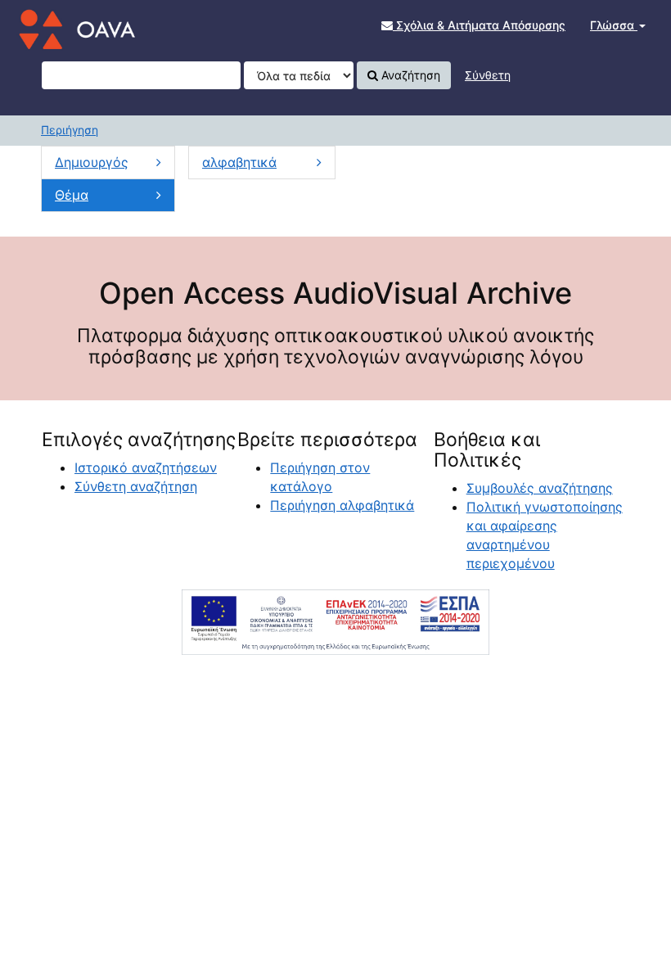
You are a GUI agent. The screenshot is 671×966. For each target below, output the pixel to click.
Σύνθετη (488, 75)
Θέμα (71, 195)
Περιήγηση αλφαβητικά (342, 505)
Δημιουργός (91, 162)
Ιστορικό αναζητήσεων (145, 467)
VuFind (53, 25)
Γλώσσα (613, 25)
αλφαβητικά (239, 162)
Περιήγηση (69, 130)
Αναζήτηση (409, 75)
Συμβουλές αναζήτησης (539, 488)
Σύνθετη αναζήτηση (135, 486)
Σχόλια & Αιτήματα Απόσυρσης (479, 25)
